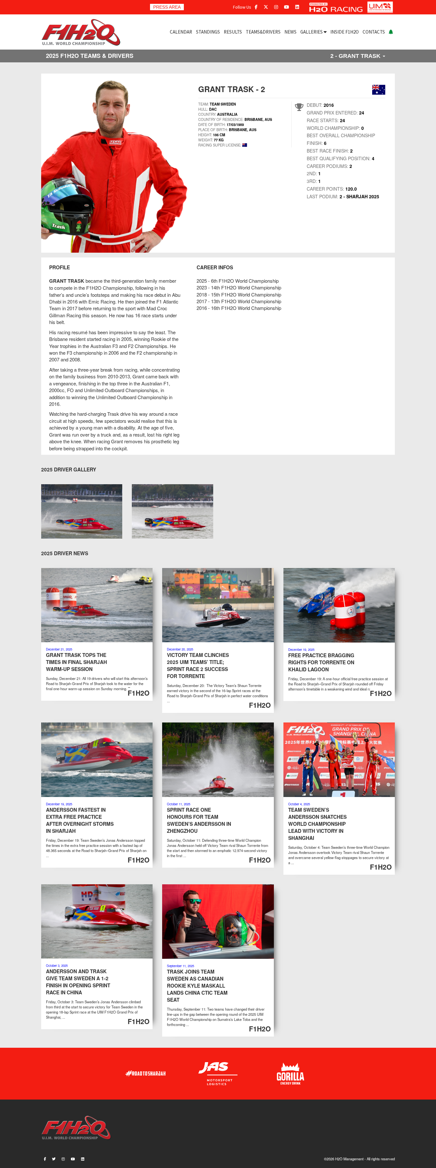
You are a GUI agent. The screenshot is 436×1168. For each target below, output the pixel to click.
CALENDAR (181, 32)
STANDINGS (208, 32)
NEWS (290, 32)
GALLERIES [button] (312, 32)
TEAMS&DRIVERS (263, 32)
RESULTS (233, 32)
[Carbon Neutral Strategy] (391, 32)
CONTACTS (374, 32)
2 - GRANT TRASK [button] (356, 56)
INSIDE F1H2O (344, 32)
